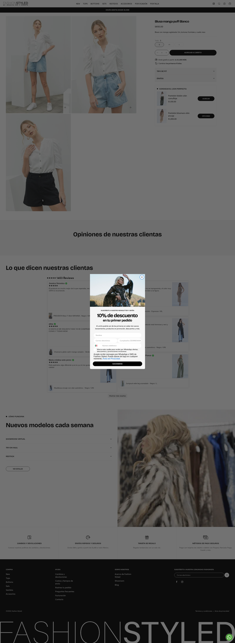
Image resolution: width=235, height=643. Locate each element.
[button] (117, 364)
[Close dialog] (142, 277)
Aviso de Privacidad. (111, 359)
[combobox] (97, 345)
